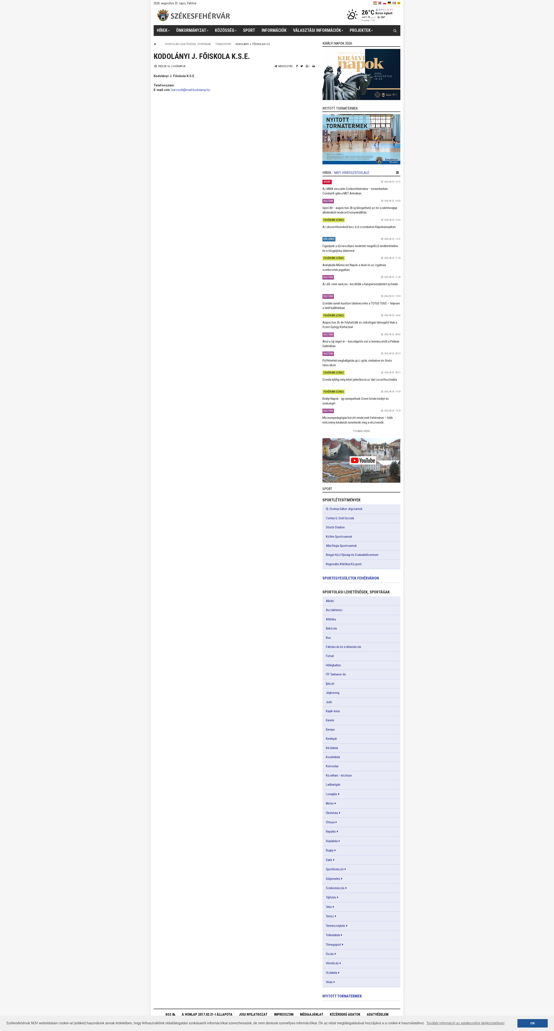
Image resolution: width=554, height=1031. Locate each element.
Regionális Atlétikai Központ (344, 564)
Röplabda (332, 841)
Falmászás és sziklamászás (343, 647)
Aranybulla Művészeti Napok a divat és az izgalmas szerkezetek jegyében (354, 267)
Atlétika (331, 619)
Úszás (330, 954)
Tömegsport (223, 44)
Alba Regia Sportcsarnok (341, 546)
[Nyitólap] (155, 44)
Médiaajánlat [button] (311, 1014)
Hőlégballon (333, 665)
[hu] (375, 3)
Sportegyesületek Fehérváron (350, 578)
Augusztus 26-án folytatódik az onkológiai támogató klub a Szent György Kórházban (359, 324)
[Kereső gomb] (395, 30)
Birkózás (331, 628)
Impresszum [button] (283, 1014)
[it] (394, 3)
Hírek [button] (162, 30)
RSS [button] (168, 1015)
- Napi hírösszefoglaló (350, 173)
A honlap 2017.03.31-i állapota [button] (207, 1014)
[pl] (384, 3)
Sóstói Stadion (335, 527)
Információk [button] (274, 30)
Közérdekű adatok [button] (345, 1014)
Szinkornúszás (335, 888)
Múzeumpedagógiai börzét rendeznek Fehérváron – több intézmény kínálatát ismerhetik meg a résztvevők (357, 420)
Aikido (330, 601)
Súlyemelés (333, 879)
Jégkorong (332, 693)
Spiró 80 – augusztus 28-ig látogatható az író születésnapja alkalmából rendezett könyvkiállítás (359, 210)
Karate (330, 720)
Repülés (331, 832)
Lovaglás (331, 794)
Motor (330, 803)
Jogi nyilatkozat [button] (253, 1014)
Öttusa (330, 822)
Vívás (329, 982)
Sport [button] (249, 30)
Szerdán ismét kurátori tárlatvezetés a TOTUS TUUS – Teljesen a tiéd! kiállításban (361, 305)
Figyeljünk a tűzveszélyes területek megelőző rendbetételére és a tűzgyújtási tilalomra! (360, 248)
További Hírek (361, 431)
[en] (379, 3)
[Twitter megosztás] (301, 66)
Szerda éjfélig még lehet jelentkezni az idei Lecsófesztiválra (359, 380)
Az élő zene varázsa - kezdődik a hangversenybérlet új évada (360, 284)
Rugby (329, 850)
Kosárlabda (333, 757)
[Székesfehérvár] (193, 15)
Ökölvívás (332, 813)
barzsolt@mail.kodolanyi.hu (190, 90)
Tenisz (330, 916)
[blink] (398, 3)
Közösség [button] (224, 30)
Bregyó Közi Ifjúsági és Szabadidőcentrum (352, 555)
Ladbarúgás (333, 785)
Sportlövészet (335, 869)
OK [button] (532, 1023)
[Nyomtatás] (313, 66)
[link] (361, 74)
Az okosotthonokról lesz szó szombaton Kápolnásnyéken (359, 227)
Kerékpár (331, 739)
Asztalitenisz (334, 610)
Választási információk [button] (317, 30)
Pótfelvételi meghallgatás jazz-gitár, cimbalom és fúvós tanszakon (357, 363)
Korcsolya (332, 766)
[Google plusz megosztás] (307, 66)
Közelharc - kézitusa (339, 775)
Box (328, 638)
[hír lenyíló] (397, 172)
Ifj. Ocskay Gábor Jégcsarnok (344, 509)
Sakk (329, 860)
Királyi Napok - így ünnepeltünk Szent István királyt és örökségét (355, 401)
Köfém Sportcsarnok (339, 537)
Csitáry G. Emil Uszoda (340, 518)
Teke (329, 907)
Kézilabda (332, 748)
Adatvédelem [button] (377, 1014)
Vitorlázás (332, 963)
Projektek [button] (360, 30)
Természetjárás (335, 926)
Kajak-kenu (333, 711)
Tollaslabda (333, 935)
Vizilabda (331, 973)
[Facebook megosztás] (297, 66)
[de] (389, 3)
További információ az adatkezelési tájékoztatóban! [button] (465, 1023)
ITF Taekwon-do (336, 674)
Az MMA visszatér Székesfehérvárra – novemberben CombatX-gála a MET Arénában (355, 191)
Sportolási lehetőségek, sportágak (188, 44)
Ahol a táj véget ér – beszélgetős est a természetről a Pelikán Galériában (360, 344)
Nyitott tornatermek (342, 996)
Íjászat (330, 684)
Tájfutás (331, 897)
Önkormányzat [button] (191, 30)
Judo (329, 702)
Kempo (330, 730)
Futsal (330, 656)
